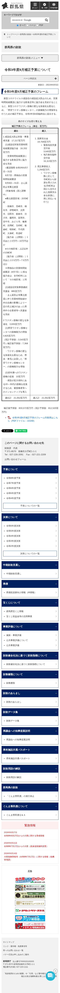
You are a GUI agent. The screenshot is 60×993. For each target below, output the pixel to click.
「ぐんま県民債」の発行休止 (20, 796)
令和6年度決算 (13, 526)
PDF (41, 25)
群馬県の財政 (25, 34)
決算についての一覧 (30, 553)
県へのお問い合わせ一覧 (13, 950)
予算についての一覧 (30, 505)
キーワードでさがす (13, 15)
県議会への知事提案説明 (16, 731)
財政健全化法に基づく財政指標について (25, 655)
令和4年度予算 (13, 498)
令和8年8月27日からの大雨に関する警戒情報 (24, 836)
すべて (22, 25)
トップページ (12, 34)
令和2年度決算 (13, 546)
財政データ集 (10, 712)
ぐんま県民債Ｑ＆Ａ (16, 815)
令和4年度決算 (13, 536)
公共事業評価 (12, 645)
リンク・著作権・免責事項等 (15, 946)
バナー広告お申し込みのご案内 (16, 954)
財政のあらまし (11, 693)
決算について (10, 517)
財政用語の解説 (11, 768)
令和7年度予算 (13, 483)
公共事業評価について (17, 640)
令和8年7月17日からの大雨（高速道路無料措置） (26, 846)
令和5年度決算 (13, 531)
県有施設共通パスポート (16, 749)
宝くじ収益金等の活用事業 (19, 616)
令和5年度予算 (13, 493)
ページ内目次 (30, 78)
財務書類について (13, 674)
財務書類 (10, 683)
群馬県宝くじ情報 (15, 611)
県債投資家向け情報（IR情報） (21, 592)
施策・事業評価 (13, 635)
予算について (10, 469)
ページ (32, 25)
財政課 (8, 448)
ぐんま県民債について (15, 806)
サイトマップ (8, 942)
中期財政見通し (11, 565)
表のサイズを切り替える (30, 121)
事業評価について (13, 626)
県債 (5, 583)
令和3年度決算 (13, 541)
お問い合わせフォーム (15, 459)
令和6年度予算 (13, 488)
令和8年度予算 (13, 478)
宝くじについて (11, 602)
